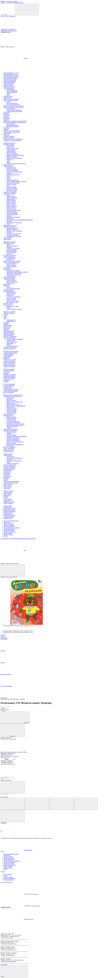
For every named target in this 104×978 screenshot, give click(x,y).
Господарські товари (9, 530)
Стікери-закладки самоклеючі (14, 111)
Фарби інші (10, 295)
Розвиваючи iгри (11, 321)
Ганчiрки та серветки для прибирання (16, 436)
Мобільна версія (27, 850)
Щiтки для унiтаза (11, 443)
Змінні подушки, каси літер (14, 233)
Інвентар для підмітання (13, 440)
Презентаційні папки (12, 213)
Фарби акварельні (11, 292)
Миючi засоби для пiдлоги (13, 404)
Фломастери (10, 259)
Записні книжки (11, 123)
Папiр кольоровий (11, 250)
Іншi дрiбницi (10, 445)
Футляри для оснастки (12, 235)
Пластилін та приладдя (13, 300)
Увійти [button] (2, 752)
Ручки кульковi (11, 145)
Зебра (8, 95)
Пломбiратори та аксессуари (14, 236)
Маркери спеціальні (12, 156)
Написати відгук (5, 709)
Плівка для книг (11, 276)
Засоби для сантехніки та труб (14, 401)
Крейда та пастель (11, 298)
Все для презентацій (9, 526)
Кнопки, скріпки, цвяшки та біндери (16, 181)
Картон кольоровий (12, 251)
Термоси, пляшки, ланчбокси (14, 309)
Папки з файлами (11, 200)
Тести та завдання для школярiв (15, 339)
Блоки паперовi (11, 108)
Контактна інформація (20, 538)
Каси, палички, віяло (12, 281)
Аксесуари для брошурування (14, 458)
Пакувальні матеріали (9, 529)
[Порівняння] (13, 570)
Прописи (9, 344)
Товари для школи (8, 523)
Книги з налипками (12, 342)
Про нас (3, 538)
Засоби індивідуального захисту (15, 425)
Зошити (9, 244)
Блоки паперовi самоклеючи (14, 110)
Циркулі (9, 287)
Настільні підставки (12, 169)
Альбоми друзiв (11, 340)
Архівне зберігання (12, 211)
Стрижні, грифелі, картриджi (14, 158)
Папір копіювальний (12, 90)
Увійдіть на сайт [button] (5, 737)
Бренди (5, 536)
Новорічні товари (8, 534)
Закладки (9, 254)
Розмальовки (10, 343)
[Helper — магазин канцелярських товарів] (8, 837)
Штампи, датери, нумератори (14, 231)
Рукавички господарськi (13, 437)
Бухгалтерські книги (12, 103)
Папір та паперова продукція (11, 520)
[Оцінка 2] (37, 804)
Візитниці (9, 221)
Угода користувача (30, 538)
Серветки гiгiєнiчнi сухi (13, 421)
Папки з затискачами (12, 214)
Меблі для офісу (8, 533)
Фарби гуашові (11, 294)
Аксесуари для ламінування (14, 460)
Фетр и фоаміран (11, 252)
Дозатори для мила (12, 412)
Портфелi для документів (13, 217)
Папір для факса (11, 89)
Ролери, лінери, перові (12, 148)
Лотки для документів (12, 170)
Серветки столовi (11, 419)
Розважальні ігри (11, 320)
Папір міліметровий (12, 92)
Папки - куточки (11, 202)
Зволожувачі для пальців (13, 182)
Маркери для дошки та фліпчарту (15, 155)
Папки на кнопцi (11, 207)
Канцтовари (7, 522)
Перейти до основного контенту (9, 1)
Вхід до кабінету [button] (8, 874)
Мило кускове (10, 397)
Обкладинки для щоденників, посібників (17, 272)
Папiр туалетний (11, 417)
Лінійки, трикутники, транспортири (16, 163)
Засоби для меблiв (11, 410)
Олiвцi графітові (11, 149)
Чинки (8, 162)
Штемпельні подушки (12, 228)
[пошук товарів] (27, 9)
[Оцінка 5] (13, 816)
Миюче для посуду (11, 400)
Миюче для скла (11, 403)
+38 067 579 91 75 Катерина (8, 16)
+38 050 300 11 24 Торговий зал (9, 30)
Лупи (8, 185)
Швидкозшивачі (11, 196)
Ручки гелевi (10, 147)
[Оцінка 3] (61, 804)
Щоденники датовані (12, 125)
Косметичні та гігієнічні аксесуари (16, 423)
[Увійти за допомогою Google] (13, 787)
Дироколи (9, 173)
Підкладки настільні (12, 189)
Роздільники (10, 218)
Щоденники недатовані (13, 126)
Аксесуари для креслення (13, 288)
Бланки (9, 101)
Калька (8, 93)
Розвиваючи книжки (12, 346)
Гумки (8, 160)
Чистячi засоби (10, 407)
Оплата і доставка (9, 538)
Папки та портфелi (11, 266)
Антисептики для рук (12, 426)
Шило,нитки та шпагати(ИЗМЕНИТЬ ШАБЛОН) (20, 220)
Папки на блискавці (12, 206)
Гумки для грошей (11, 184)
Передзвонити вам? (5, 32)
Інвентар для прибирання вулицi (15, 444)
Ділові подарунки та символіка (12, 527)
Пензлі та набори (11, 299)
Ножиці (9, 176)
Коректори (9, 159)
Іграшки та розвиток (9, 525)
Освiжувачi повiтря (12, 408)
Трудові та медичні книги (13, 104)
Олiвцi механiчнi (11, 151)
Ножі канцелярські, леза (13, 174)
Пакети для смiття (11, 432)
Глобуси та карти (11, 280)
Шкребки (9, 433)
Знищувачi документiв (12, 463)
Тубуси (8, 224)
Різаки (8, 462)
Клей (8, 177)
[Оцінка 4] (86, 804)
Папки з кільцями (11, 203)
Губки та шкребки (11, 434)
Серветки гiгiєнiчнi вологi (13, 422)
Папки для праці (11, 265)
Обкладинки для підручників (14, 273)
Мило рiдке (10, 399)
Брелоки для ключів (12, 188)
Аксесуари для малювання (13, 296)
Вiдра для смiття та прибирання (15, 441)
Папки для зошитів (12, 263)
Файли (8, 195)
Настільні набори (11, 167)
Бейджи (9, 178)
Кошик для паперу (11, 187)
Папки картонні (11, 199)
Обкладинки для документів (14, 222)
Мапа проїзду (4, 964)
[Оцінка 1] (13, 804)
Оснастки (9, 232)
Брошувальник (10, 456)
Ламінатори (10, 459)
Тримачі (9, 428)
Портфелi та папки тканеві (14, 210)
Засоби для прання (11, 411)
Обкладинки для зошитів (13, 270)
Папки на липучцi (11, 209)
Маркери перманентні (12, 154)
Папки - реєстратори (12, 198)
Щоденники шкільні (12, 245)
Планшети (9, 215)
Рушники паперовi (11, 418)
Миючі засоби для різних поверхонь (16, 406)
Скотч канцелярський (12, 180)
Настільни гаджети (12, 191)
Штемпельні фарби (12, 229)
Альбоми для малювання (13, 248)
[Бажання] (52, 557)
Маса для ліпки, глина (12, 302)
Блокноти (9, 247)
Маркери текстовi (11, 152)
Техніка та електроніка (9, 531)
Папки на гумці (11, 204)
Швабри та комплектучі (13, 439)
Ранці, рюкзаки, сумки (12, 306)
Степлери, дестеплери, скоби (14, 171)
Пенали (9, 307)
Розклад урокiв (10, 283)
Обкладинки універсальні (13, 274)
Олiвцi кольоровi (11, 258)
